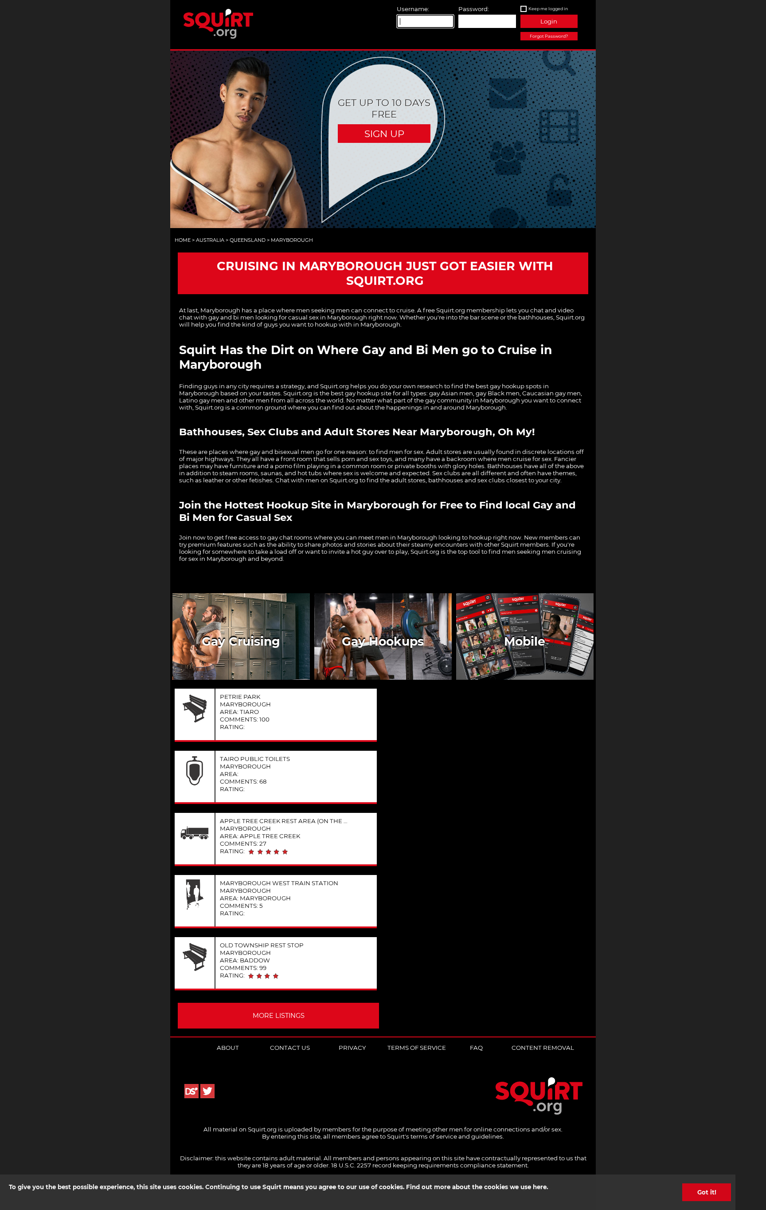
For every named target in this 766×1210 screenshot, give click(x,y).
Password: (473, 8)
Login (548, 21)
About (228, 1047)
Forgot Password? (549, 36)
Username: (413, 8)
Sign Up (384, 133)
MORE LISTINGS (279, 1016)
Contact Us (290, 1047)
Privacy (352, 1047)
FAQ (476, 1047)
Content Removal (543, 1047)
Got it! (706, 1192)
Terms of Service (416, 1047)
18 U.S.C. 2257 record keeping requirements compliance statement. (430, 1165)
